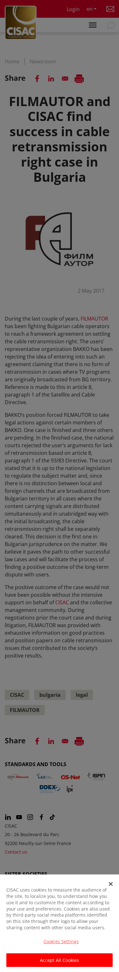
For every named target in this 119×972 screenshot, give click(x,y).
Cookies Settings (61, 941)
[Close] (111, 884)
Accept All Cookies (59, 960)
